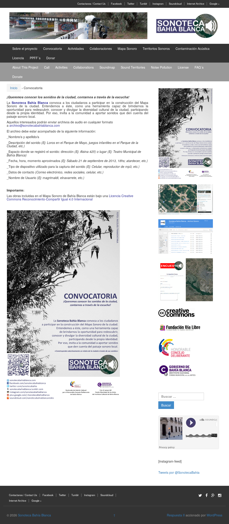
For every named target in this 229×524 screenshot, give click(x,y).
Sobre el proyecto (24, 48)
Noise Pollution (161, 67)
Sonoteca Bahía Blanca (30, 102)
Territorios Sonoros (156, 48)
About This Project (25, 67)
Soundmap (107, 67)
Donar (50, 58)
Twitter (130, 3)
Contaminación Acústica (193, 48)
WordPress (214, 515)
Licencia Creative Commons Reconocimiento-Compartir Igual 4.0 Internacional (70, 197)
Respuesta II (176, 515)
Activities (61, 67)
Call (46, 67)
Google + (215, 3)
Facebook (116, 3)
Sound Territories (133, 67)
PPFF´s (35, 58)
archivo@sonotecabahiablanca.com (34, 125)
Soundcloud (175, 3)
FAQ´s (199, 67)
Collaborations (83, 67)
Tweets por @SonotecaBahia (178, 472)
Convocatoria (52, 48)
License (183, 67)
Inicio (13, 88)
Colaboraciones (101, 48)
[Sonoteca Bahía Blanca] (78, 25)
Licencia (18, 58)
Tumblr (143, 3)
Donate (17, 76)
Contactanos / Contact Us (91, 3)
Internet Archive (195, 3)
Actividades (76, 48)
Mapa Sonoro (127, 48)
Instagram (158, 3)
